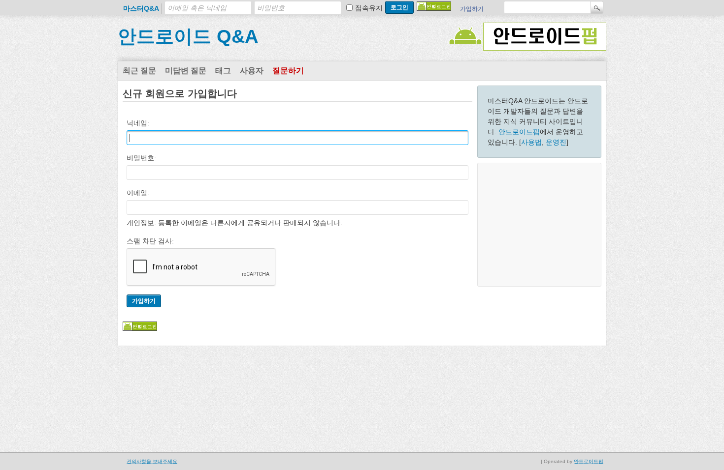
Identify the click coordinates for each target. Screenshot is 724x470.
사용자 (251, 70)
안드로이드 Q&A (188, 36)
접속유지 (369, 7)
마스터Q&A (141, 8)
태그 (223, 70)
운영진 (556, 142)
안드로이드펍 (519, 132)
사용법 (531, 142)
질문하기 (288, 70)
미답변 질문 (185, 70)
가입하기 (472, 8)
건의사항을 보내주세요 (152, 461)
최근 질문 (139, 70)
